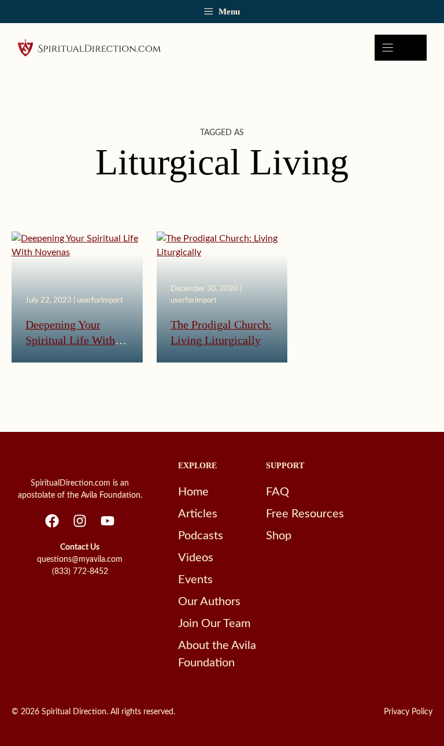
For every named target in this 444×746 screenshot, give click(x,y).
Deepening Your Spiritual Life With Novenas (70, 340)
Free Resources (305, 514)
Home (193, 492)
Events (195, 579)
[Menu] (401, 48)
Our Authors (209, 601)
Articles (197, 514)
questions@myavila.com (80, 559)
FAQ (277, 492)
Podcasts (200, 536)
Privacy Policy (408, 712)
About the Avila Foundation (217, 654)
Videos (195, 558)
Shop (278, 536)
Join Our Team (214, 623)
